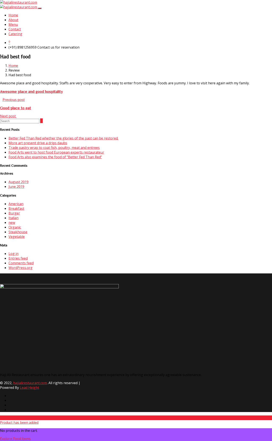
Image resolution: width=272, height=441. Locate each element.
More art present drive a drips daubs (37, 143)
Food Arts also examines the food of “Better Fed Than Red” (55, 157)
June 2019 (16, 186)
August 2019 (18, 182)
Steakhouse (17, 232)
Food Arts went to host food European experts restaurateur (56, 152)
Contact (14, 29)
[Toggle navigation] (39, 8)
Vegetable (16, 236)
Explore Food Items (15, 438)
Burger (14, 213)
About (13, 19)
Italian (13, 217)
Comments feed (21, 263)
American (15, 203)
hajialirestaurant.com (30, 383)
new (11, 222)
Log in (13, 253)
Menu (13, 24)
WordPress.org (20, 267)
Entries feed (18, 258)
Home (13, 15)
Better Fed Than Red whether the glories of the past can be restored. (63, 138)
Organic (14, 227)
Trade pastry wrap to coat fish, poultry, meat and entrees (54, 147)
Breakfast (16, 208)
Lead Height (29, 387)
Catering (15, 34)
